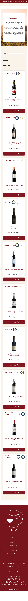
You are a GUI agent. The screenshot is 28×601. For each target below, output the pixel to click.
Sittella (8, 202)
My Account (14, 571)
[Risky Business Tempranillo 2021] (14, 166)
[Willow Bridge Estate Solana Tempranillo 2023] (14, 462)
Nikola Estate (10, 372)
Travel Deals (14, 556)
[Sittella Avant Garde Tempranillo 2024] (14, 207)
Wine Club (14, 542)
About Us (14, 545)
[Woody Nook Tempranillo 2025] (14, 250)
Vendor (6, 66)
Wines (14, 537)
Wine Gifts (14, 540)
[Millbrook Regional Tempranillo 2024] (14, 419)
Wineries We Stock (14, 553)
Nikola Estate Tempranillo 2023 (14, 397)
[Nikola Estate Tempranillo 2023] (14, 377)
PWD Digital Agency (14, 589)
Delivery (14, 569)
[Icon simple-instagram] (16, 530)
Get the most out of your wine (14, 550)
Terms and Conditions (14, 561)
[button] (14, 111)
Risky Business (10, 161)
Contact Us (14, 548)
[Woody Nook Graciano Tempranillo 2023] (14, 123)
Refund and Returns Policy (14, 563)
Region (6, 61)
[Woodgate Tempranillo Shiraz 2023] (14, 292)
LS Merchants (10, 73)
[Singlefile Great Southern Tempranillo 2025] (14, 335)
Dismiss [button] (27, 1)
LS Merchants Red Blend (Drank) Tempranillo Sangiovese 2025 (14, 99)
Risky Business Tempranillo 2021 (14, 185)
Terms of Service (14, 566)
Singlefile (8, 329)
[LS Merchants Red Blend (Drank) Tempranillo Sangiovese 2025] (14, 78)
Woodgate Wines (11, 286)
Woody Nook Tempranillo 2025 (14, 269)
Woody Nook (10, 118)
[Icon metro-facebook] (12, 530)
